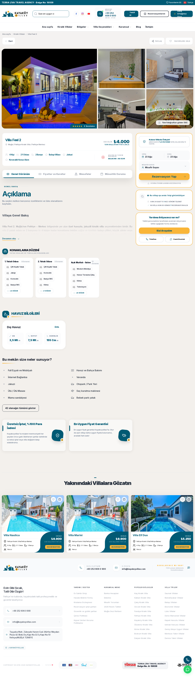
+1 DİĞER (47, 291)
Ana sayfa (47, 26)
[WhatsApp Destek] (188, 669)
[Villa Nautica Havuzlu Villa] (33, 513)
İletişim (149, 26)
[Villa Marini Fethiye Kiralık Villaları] (98, 513)
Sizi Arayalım (164, 230)
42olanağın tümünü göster (20, 408)
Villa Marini (75, 535)
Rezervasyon (53, 547)
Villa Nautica (12, 535)
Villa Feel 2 (32, 34)
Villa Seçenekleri (102, 26)
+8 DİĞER (80, 293)
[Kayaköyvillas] (15, 14)
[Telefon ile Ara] (188, 660)
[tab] (18, 174)
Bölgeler (81, 26)
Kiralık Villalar (65, 26)
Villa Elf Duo (140, 535)
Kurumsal (124, 26)
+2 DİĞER (14, 291)
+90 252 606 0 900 (110, 14)
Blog (138, 26)
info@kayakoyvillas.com (133, 569)
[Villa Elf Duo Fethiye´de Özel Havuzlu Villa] (162, 513)
